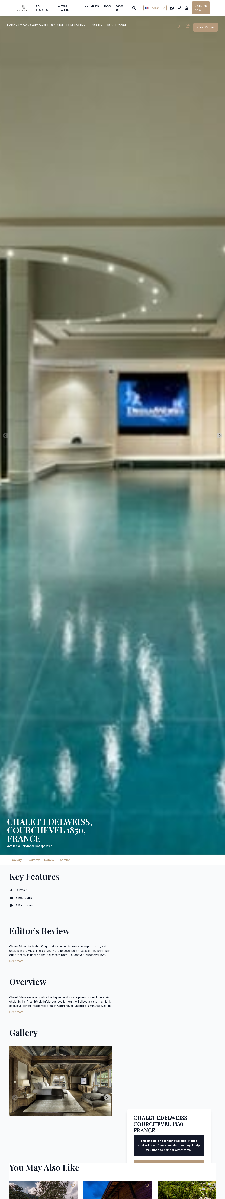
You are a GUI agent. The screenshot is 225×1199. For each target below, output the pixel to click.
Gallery (17, 860)
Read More (16, 961)
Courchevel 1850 (42, 25)
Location (64, 860)
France (22, 25)
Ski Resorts (42, 7)
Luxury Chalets (63, 7)
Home (11, 25)
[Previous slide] (5, 435)
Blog (107, 5)
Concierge (92, 5)
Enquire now (201, 8)
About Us (120, 7)
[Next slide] (219, 435)
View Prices (205, 27)
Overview (33, 860)
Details (49, 860)
